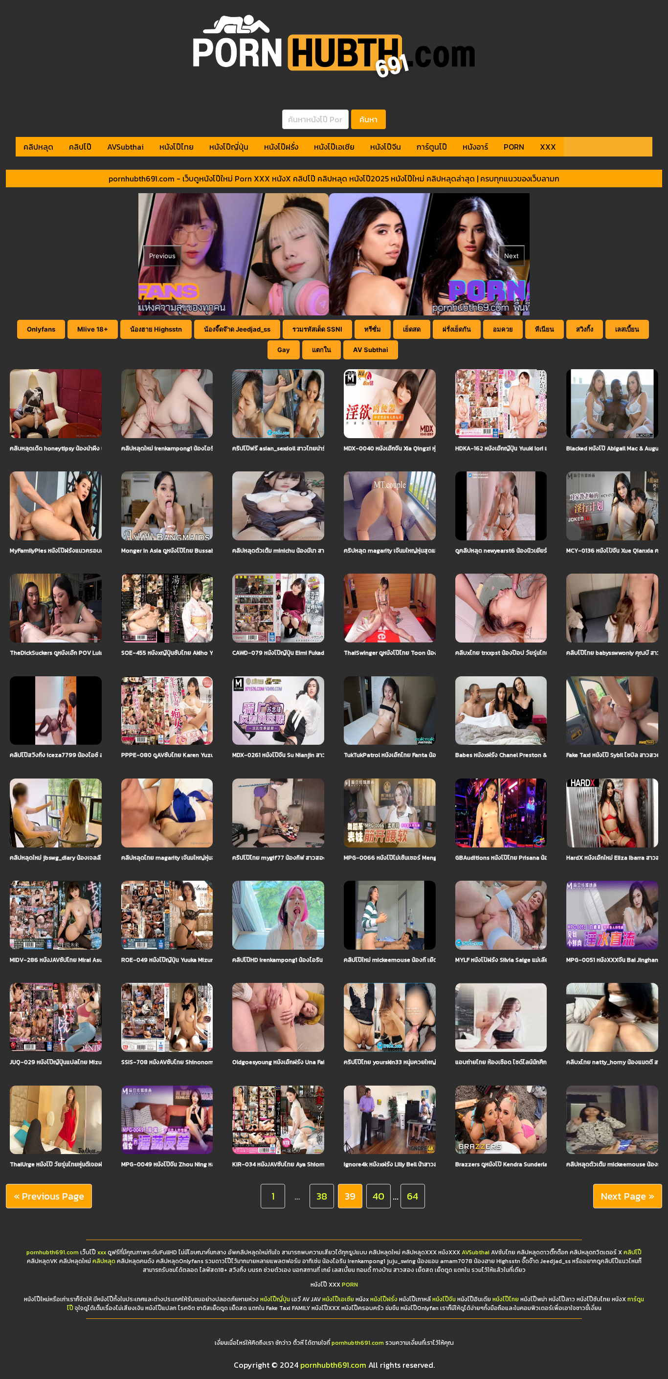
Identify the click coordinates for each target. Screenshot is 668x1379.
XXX (548, 147)
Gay (283, 350)
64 (412, 1196)
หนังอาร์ (475, 147)
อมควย (503, 329)
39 (350, 1196)
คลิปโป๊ (80, 147)
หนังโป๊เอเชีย (334, 147)
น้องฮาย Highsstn (156, 329)
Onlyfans (41, 329)
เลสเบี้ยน (627, 329)
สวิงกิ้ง (584, 329)
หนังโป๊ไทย (176, 147)
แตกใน (321, 350)
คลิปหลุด (38, 147)
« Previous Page (49, 1196)
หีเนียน (544, 329)
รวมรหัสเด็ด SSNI (317, 329)
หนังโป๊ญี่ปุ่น (228, 147)
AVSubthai (125, 147)
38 (321, 1196)
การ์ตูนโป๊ (432, 147)
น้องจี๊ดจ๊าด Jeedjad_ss (237, 329)
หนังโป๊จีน (385, 147)
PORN (514, 147)
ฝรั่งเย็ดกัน (457, 329)
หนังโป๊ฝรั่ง (281, 147)
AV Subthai (370, 350)
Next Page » (627, 1196)
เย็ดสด (412, 329)
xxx (101, 1252)
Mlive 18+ (92, 329)
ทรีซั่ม (372, 329)
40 (378, 1196)
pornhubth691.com (52, 1252)
